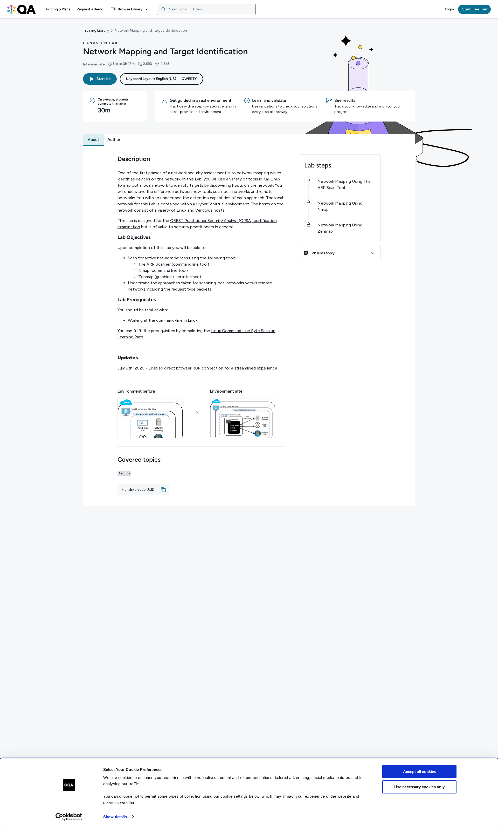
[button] (58, 9)
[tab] (93, 140)
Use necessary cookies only (419, 786)
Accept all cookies (419, 771)
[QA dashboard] (21, 9)
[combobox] (206, 9)
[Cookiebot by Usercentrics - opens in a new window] (69, 817)
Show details (115, 817)
